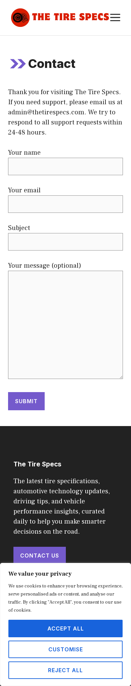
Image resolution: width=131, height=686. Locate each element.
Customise (65, 649)
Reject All (65, 670)
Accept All (65, 628)
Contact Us (39, 555)
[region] (65, 624)
